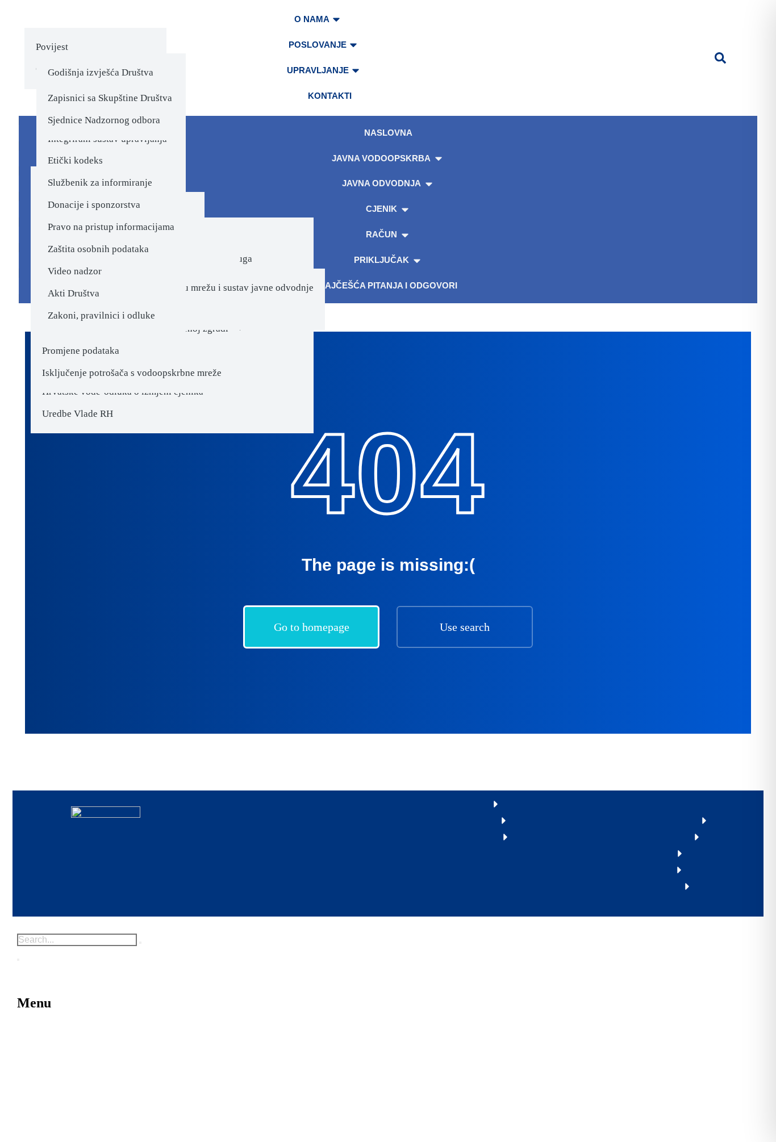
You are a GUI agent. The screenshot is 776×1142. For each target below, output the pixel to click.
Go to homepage (311, 627)
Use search (465, 627)
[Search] (18, 960)
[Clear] (140, 943)
